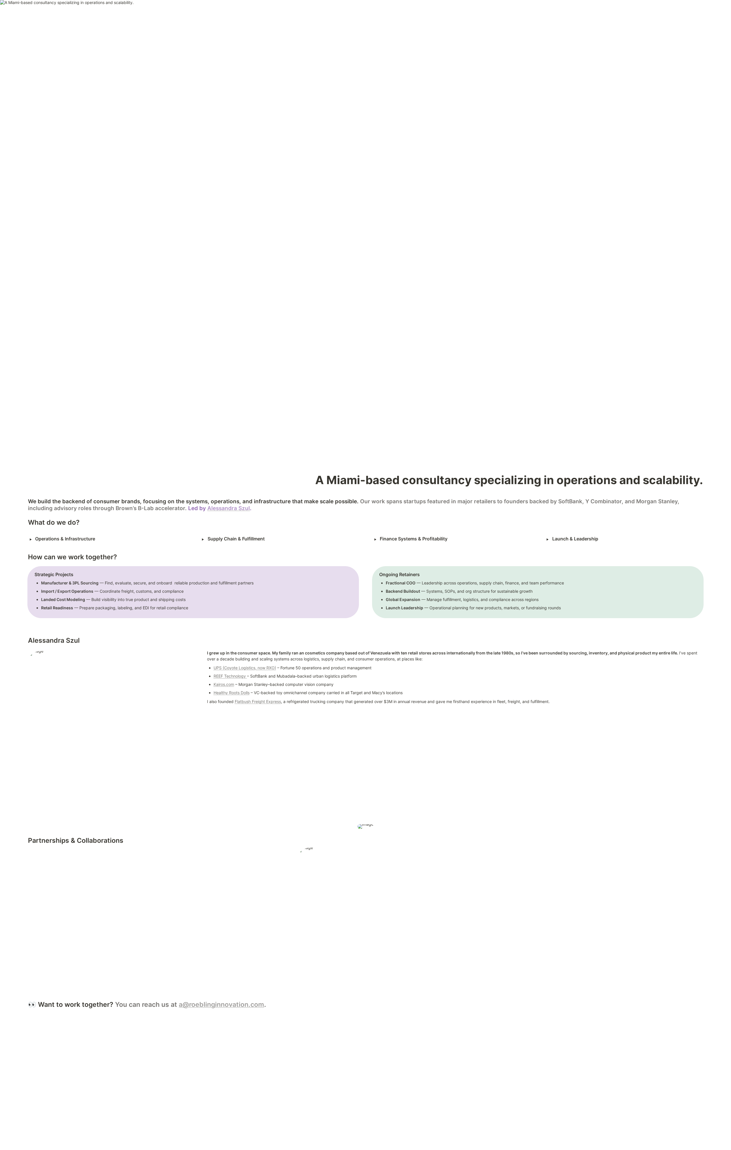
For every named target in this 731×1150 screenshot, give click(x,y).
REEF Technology (230, 676)
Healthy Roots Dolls (232, 692)
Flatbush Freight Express (258, 701)
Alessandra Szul (228, 508)
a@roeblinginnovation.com (221, 1004)
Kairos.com (224, 684)
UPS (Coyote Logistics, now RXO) (245, 667)
